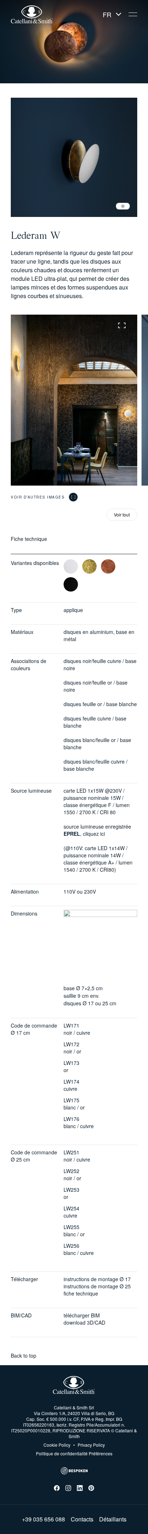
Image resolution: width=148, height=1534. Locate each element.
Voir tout (122, 514)
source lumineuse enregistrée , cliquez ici (97, 830)
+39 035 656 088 (43, 1519)
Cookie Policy (56, 1445)
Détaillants (112, 1519)
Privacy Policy (89, 1445)
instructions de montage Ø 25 (97, 1286)
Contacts (82, 1519)
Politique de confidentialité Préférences (74, 1453)
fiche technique (81, 1293)
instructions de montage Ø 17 (97, 1279)
